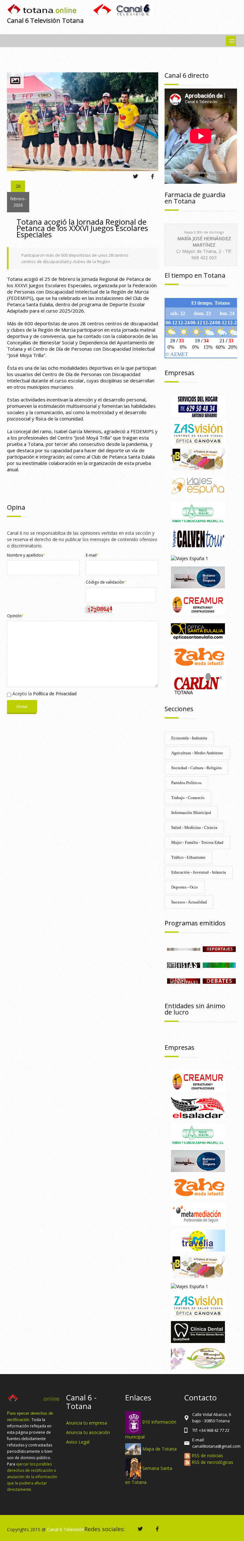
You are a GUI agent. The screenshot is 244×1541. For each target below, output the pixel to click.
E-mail (92, 555)
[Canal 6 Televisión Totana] (42, 10)
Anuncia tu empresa (86, 1423)
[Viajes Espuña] (198, 486)
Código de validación (106, 582)
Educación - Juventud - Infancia (198, 872)
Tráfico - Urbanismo (188, 857)
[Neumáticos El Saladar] (198, 1107)
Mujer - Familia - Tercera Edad (197, 842)
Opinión (15, 615)
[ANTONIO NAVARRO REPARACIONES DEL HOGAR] (198, 406)
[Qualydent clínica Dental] (198, 1331)
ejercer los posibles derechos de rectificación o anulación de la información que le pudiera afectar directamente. (32, 1476)
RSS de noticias (206, 1455)
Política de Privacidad (55, 694)
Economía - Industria (189, 738)
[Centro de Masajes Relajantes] (198, 1358)
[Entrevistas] (183, 965)
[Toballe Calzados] (198, 459)
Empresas (179, 372)
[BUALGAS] (198, 577)
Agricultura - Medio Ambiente (197, 753)
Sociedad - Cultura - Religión (196, 767)
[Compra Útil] (183, 949)
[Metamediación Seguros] (198, 1214)
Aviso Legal (78, 1442)
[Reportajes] (219, 949)
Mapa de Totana (159, 1448)
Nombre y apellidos (26, 555)
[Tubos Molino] (198, 512)
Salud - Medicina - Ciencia (194, 827)
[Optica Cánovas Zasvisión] (198, 432)
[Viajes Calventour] (198, 539)
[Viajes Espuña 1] (189, 558)
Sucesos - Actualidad (189, 902)
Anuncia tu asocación (88, 1432)
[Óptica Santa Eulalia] (198, 630)
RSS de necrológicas (211, 1462)
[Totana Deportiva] (219, 965)
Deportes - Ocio (184, 887)
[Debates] (219, 980)
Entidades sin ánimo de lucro (195, 1009)
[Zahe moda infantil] (198, 657)
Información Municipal (191, 812)
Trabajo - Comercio (188, 797)
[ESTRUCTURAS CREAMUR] (198, 603)
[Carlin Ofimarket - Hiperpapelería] (198, 683)
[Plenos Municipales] (183, 980)
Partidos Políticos (186, 782)
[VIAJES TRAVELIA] (198, 1240)
